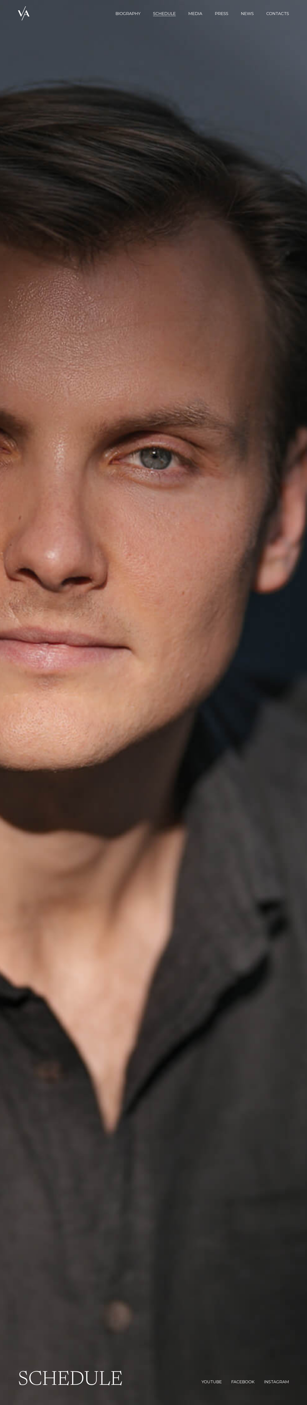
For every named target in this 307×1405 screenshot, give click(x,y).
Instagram (276, 1381)
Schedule (164, 13)
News (247, 13)
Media (195, 13)
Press (221, 13)
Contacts (277, 13)
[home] (23, 13)
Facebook (243, 1381)
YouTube (212, 1381)
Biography (128, 13)
